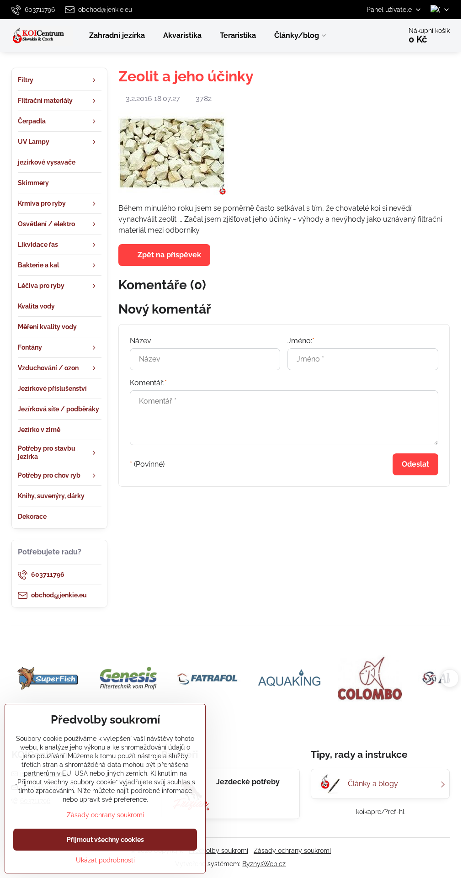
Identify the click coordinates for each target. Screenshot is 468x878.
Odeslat (415, 464)
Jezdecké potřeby (248, 781)
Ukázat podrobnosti (105, 860)
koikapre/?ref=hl (380, 811)
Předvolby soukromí (218, 850)
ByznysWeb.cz (264, 863)
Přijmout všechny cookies (105, 839)
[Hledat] (369, 35)
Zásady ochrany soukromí (292, 850)
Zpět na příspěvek (168, 254)
